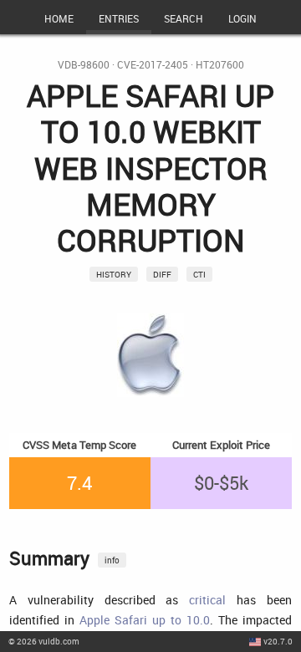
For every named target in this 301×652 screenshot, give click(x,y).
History (113, 274)
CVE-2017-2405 (152, 65)
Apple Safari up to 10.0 (144, 620)
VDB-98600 (84, 65)
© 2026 (43, 641)
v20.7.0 (278, 641)
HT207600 (220, 65)
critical (207, 600)
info (112, 560)
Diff (162, 274)
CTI (199, 274)
